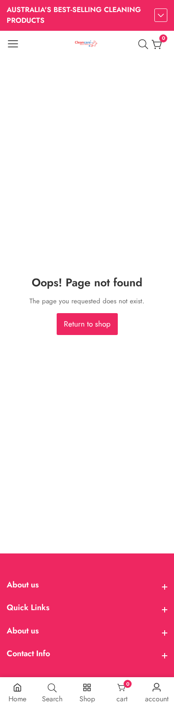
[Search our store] (145, 44)
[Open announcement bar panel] (160, 15)
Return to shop (87, 323)
